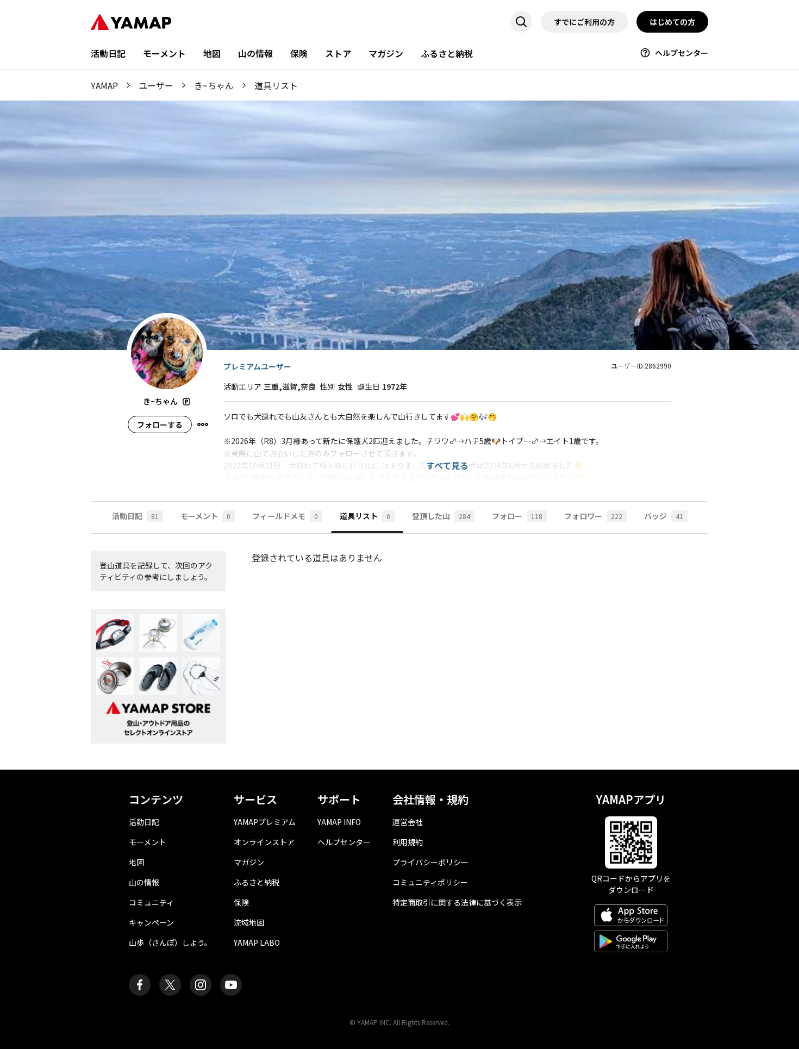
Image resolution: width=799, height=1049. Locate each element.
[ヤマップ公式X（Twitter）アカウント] (170, 985)
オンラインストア (264, 841)
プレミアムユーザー (257, 366)
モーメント (164, 53)
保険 (299, 53)
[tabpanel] (399, 651)
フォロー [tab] (517, 515)
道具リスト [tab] (365, 515)
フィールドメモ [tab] (285, 515)
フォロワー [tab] (593, 515)
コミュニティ (151, 902)
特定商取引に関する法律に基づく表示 (457, 902)
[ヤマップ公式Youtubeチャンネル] (231, 985)
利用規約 (407, 841)
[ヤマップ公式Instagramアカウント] (200, 985)
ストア (338, 53)
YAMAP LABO (257, 942)
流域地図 (249, 922)
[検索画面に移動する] (521, 22)
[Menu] (202, 424)
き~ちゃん (214, 85)
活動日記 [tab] (135, 515)
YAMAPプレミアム (265, 821)
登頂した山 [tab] (441, 515)
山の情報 (255, 53)
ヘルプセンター (681, 52)
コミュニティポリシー (430, 882)
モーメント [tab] (205, 515)
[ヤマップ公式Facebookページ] (140, 985)
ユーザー (156, 85)
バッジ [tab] (663, 515)
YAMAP (104, 85)
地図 (212, 53)
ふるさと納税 (447, 53)
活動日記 (108, 53)
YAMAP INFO (339, 821)
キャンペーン (151, 922)
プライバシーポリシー (430, 862)
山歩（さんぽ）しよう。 (170, 942)
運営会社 (407, 821)
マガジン (386, 53)
